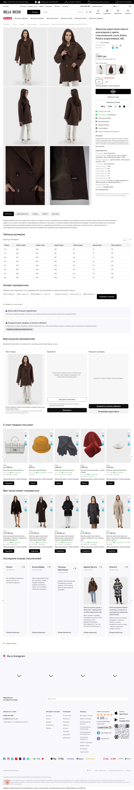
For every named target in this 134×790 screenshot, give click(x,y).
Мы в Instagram (16, 656)
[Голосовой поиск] (87, 12)
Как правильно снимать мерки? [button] (13, 304)
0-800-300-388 (85, 6)
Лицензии (66, 734)
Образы (48, 728)
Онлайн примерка (86, 742)
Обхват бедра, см (89, 294)
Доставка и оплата (86, 715)
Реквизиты (83, 749)
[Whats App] (28, 759)
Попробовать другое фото (108, 412)
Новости (66, 725)
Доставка (55, 214)
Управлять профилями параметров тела (19, 329)
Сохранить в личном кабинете (109, 406)
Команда (66, 722)
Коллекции (50, 725)
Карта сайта (84, 752)
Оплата (45, 214)
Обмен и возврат (86, 719)
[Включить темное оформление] (130, 6)
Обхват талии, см (23, 294)
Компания (67, 711)
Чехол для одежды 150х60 (23, 788)
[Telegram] (12, 759)
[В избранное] (117, 45)
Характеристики (22, 214)
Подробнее (9, 483)
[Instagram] (8, 759)
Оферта (128, 770)
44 (107, 82)
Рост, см (47, 294)
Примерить (67, 410)
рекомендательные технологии (41, 777)
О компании (67, 715)
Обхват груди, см (9, 294)
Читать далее (17, 784)
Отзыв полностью (12, 632)
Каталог (49, 715)
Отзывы (35, 214)
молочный (100, 70)
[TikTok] (20, 759)
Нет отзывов (105, 42)
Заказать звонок (97, 6)
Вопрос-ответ (84, 745)
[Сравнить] (113, 45)
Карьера (66, 731)
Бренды (48, 722)
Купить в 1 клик (113, 97)
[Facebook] (4, 759)
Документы (67, 737)
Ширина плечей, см (62, 294)
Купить (113, 91)
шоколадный (121, 70)
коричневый (111, 70)
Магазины (66, 719)
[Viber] (24, 759)
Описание (8, 214)
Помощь (83, 711)
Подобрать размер (106, 297)
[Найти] (90, 12)
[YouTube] (16, 759)
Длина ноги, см (76, 294)
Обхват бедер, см (36, 294)
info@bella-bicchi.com (10, 719)
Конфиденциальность (116, 770)
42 (99, 82)
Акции (48, 719)
